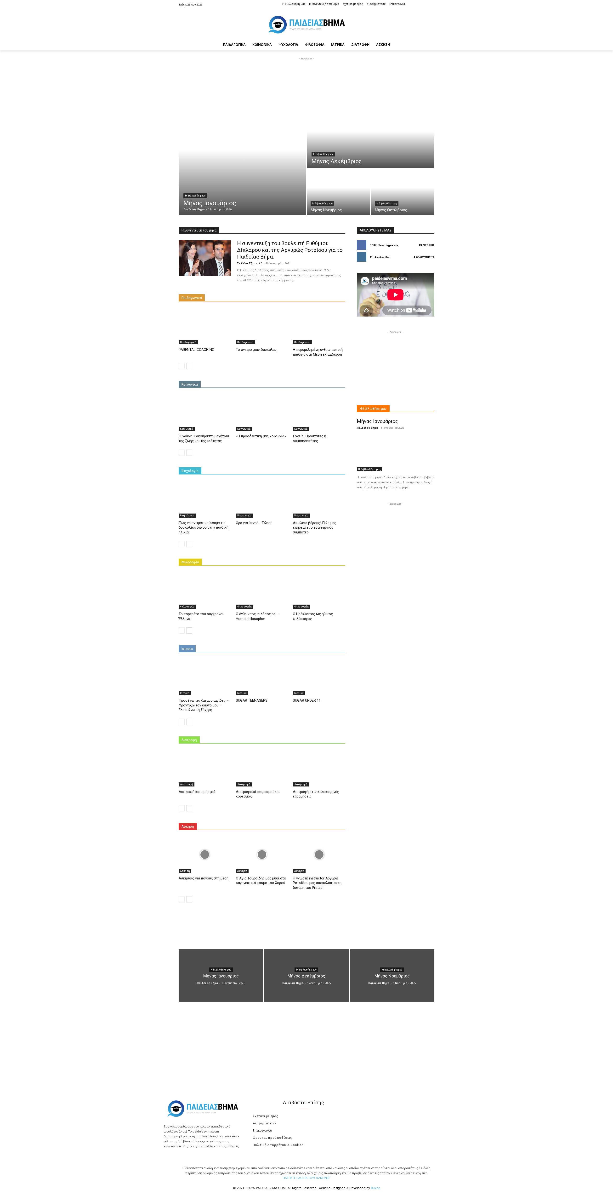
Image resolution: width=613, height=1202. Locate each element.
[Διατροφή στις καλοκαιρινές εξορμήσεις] (319, 768)
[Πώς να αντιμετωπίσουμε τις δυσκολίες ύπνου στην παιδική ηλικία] (205, 499)
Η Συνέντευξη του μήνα (199, 230)
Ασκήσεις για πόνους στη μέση (203, 878)
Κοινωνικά (186, 428)
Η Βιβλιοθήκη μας (195, 195)
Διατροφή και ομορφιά (197, 792)
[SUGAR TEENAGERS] (262, 677)
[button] (428, 44)
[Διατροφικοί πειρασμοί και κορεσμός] (262, 768)
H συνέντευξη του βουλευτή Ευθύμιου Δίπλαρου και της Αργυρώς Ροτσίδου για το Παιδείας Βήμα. (290, 250)
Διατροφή (189, 740)
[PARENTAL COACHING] (205, 326)
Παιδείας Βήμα (367, 427)
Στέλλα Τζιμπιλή (249, 263)
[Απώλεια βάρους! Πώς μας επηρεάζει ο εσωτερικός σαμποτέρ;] (319, 499)
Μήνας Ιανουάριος (377, 421)
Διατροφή (186, 784)
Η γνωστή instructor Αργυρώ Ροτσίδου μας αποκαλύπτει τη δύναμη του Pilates (317, 883)
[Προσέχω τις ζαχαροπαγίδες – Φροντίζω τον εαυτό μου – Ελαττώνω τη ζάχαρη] (205, 677)
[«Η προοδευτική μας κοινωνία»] (262, 412)
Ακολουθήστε (424, 257)
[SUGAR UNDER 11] (319, 677)
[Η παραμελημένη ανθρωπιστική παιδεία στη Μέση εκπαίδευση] (319, 326)
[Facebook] (416, 4)
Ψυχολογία (190, 471)
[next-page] (189, 366)
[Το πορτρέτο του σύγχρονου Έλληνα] (205, 590)
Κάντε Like (426, 245)
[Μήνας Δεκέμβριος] (370, 137)
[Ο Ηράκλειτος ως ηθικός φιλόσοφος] (319, 590)
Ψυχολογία (187, 515)
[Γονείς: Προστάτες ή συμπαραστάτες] (319, 412)
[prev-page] (182, 366)
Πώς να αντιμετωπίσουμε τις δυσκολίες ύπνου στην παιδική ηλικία (203, 527)
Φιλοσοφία (190, 562)
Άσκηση (185, 871)
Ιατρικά (184, 693)
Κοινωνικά (190, 384)
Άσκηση (188, 826)
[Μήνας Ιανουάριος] (242, 161)
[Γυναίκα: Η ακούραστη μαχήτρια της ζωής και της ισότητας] (205, 412)
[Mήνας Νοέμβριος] (338, 192)
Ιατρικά (187, 649)
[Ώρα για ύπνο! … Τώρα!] (262, 499)
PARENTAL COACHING (196, 349)
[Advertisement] (306, 72)
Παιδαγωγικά (188, 342)
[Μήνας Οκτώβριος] (402, 192)
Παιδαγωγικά (192, 298)
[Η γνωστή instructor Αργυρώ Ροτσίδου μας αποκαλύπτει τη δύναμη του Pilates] (319, 854)
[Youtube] (430, 4)
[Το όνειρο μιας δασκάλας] (262, 326)
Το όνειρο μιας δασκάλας (256, 349)
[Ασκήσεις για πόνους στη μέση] (205, 854)
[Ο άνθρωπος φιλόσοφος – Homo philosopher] (262, 590)
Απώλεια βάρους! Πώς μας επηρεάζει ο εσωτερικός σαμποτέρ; (314, 527)
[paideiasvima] (306, 25)
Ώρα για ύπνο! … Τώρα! (254, 523)
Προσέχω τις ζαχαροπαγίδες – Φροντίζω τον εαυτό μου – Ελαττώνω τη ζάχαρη (204, 705)
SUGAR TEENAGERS (251, 700)
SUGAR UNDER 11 (307, 700)
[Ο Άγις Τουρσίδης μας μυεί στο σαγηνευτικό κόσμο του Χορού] (262, 854)
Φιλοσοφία (187, 606)
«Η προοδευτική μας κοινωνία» (261, 436)
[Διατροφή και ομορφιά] (205, 768)
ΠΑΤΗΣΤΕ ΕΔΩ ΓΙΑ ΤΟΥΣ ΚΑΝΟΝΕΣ (306, 1178)
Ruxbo (375, 1188)
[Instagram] (423, 4)
